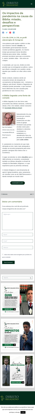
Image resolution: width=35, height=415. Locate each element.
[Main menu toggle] (31, 4)
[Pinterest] (10, 32)
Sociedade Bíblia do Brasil (13, 108)
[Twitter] (6, 32)
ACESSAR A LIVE (17, 183)
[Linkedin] (13, 32)
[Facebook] (3, 32)
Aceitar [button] (22, 412)
